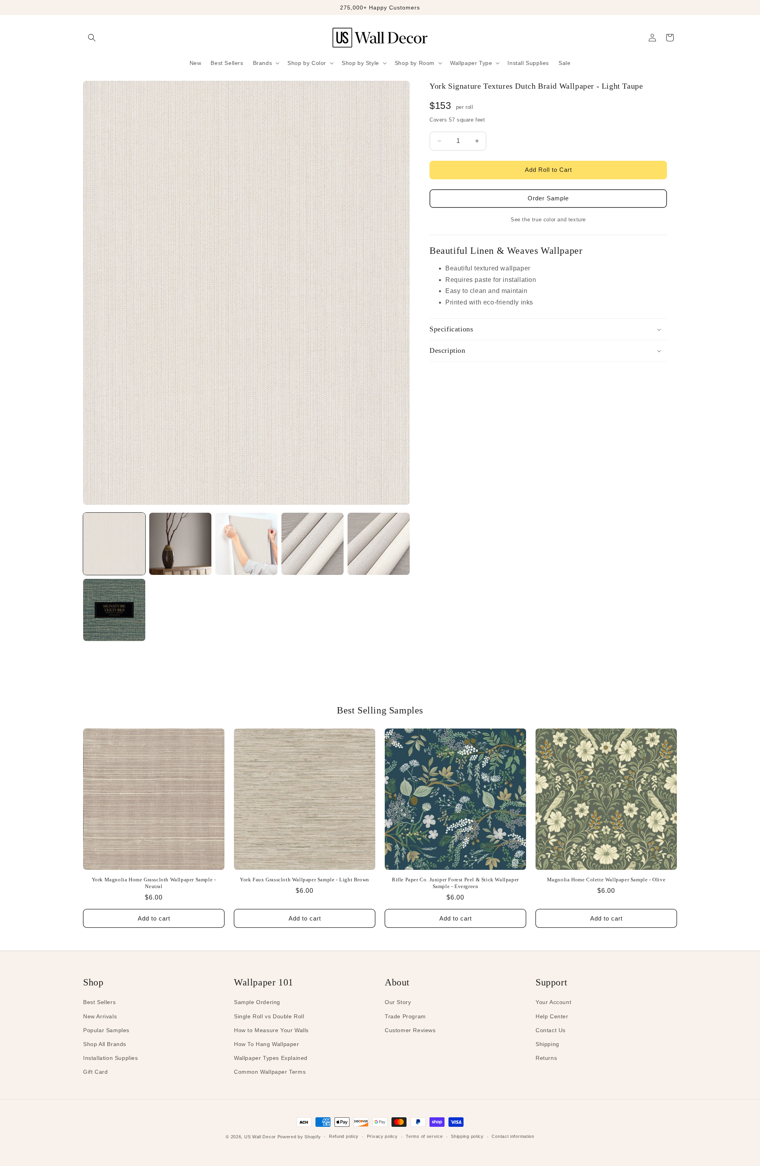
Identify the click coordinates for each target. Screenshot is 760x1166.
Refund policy (344, 1136)
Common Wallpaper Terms (270, 1072)
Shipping (547, 1044)
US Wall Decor (260, 1136)
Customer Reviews (410, 1030)
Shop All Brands (104, 1044)
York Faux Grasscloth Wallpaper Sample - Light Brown (304, 880)
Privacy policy (382, 1136)
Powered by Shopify (299, 1136)
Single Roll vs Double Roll (269, 1016)
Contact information (513, 1136)
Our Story (398, 1002)
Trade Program (405, 1016)
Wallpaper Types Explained (271, 1058)
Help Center (552, 1016)
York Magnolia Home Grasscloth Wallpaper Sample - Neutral (154, 883)
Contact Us (551, 1030)
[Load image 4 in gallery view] (312, 544)
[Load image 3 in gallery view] (246, 544)
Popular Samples (106, 1030)
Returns (546, 1058)
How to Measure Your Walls (271, 1030)
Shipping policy (467, 1136)
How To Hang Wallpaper (266, 1044)
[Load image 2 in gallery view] (180, 544)
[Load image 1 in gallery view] (114, 544)
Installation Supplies (110, 1058)
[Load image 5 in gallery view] (379, 544)
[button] (92, 37)
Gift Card (95, 1072)
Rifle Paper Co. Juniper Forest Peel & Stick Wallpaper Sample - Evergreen (455, 883)
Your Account (553, 1002)
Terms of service (424, 1136)
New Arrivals (100, 1016)
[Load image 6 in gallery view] (114, 610)
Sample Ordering (257, 1002)
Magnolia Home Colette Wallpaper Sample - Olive (606, 880)
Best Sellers (99, 1002)
